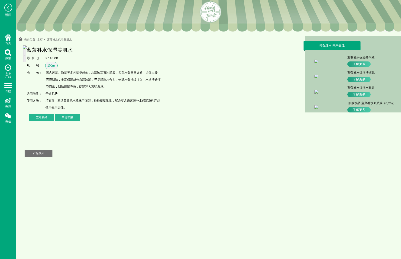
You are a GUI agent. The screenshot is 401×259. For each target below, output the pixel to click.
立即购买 (41, 117)
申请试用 (67, 117)
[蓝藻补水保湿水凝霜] (316, 92)
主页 (40, 39)
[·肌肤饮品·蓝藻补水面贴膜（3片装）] (316, 108)
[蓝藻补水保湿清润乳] (316, 77)
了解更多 (359, 64)
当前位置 (29, 39)
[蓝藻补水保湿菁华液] (316, 62)
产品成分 (38, 153)
